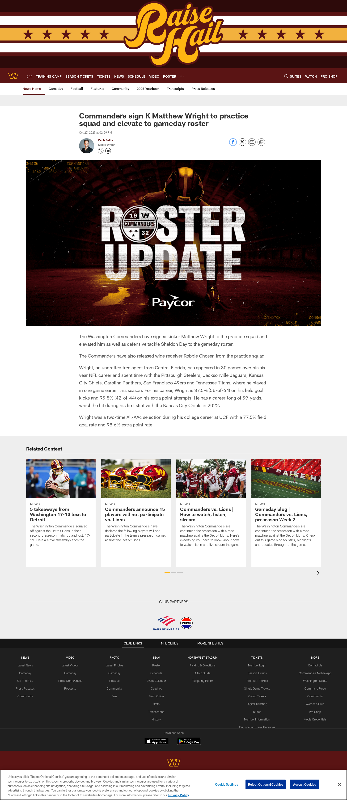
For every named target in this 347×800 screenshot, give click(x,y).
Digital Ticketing (257, 704)
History (156, 719)
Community (25, 696)
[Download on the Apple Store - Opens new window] (156, 742)
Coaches (156, 688)
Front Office (156, 696)
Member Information (257, 719)
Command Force (315, 688)
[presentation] (319, 573)
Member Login (257, 665)
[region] (173, 785)
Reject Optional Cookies (265, 784)
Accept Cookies (304, 784)
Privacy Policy (178, 795)
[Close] (339, 784)
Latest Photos (114, 665)
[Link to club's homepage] (13, 75)
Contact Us (315, 665)
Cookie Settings (226, 784)
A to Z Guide (202, 673)
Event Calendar (156, 680)
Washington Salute (315, 680)
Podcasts (70, 688)
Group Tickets (257, 696)
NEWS (25, 657)
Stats (156, 704)
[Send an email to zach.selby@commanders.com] (108, 151)
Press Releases (25, 688)
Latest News (25, 665)
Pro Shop (315, 711)
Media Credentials (315, 719)
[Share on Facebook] (233, 145)
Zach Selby (105, 140)
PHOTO (114, 657)
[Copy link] (261, 142)
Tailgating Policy (202, 680)
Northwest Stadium (202, 657)
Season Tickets (257, 673)
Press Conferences (70, 680)
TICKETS (257, 657)
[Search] (286, 76)
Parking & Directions (203, 665)
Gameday (25, 673)
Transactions (156, 711)
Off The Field (25, 680)
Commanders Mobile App (315, 673)
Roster (156, 665)
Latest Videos (70, 665)
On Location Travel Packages (257, 727)
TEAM (156, 657)
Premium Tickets (257, 680)
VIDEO (70, 657)
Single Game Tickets (257, 688)
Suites (257, 711)
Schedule (156, 673)
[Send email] (252, 145)
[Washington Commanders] (173, 763)
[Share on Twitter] (242, 145)
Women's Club (315, 704)
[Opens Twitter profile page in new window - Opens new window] (101, 151)
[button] (167, 572)
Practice (114, 680)
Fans (114, 696)
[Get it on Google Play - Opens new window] (189, 743)
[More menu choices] (182, 76)
